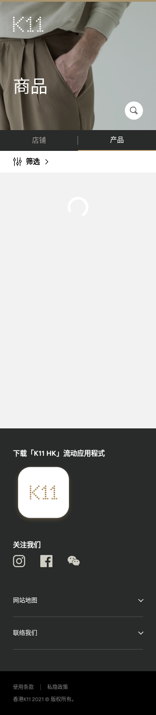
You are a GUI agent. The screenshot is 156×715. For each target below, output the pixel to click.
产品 (117, 140)
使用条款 (23, 687)
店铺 (39, 140)
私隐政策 (57, 687)
